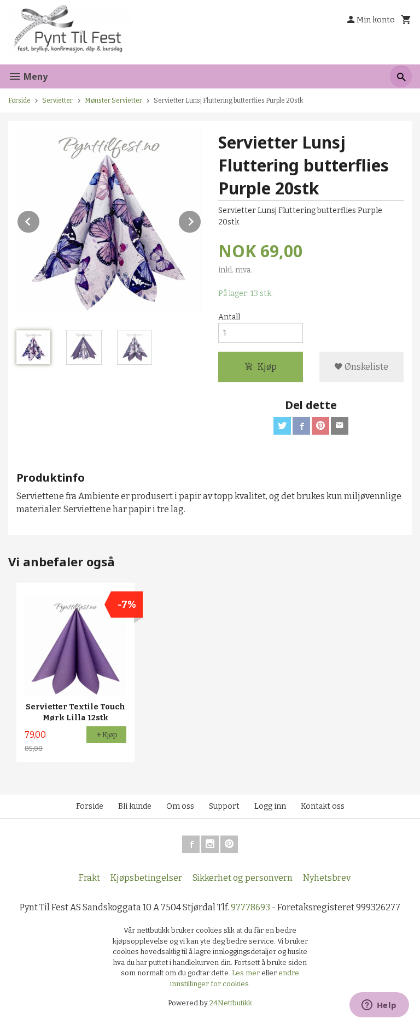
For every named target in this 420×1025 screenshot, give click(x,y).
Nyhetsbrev (327, 878)
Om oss (180, 806)
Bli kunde (134, 806)
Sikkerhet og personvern (242, 878)
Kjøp (267, 367)
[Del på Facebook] (301, 426)
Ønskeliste (365, 367)
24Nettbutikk (230, 1003)
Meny (34, 76)
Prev (39, 219)
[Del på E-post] (339, 426)
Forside (19, 100)
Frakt (89, 878)
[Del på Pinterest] (320, 426)
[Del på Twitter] (282, 426)
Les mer (246, 973)
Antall (229, 317)
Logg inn (270, 806)
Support (224, 806)
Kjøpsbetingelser (146, 878)
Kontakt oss (323, 806)
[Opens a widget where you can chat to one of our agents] (379, 1006)
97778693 (250, 907)
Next (201, 219)
